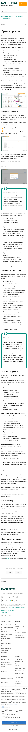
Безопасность (19, 635)
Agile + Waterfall (5, 662)
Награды (3, 641)
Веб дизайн (4, 682)
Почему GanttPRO (6, 625)
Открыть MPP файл (20, 668)
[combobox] (24, 689)
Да (10, 572)
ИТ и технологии (5, 659)
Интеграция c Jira (19, 670)
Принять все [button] (13, 722)
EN (2, 616)
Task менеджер (19, 677)
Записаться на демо (6, 634)
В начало (4, 581)
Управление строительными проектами (19, 681)
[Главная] (8, 589)
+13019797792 (5, 612)
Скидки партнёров (6, 643)
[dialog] (14, 709)
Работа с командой (20, 16)
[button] (13, 729)
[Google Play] (14, 600)
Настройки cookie (20, 637)
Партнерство (5, 646)
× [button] (26, 688)
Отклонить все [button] (14, 726)
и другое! (4, 652)
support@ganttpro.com (7, 610)
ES (10, 616)
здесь (7, 558)
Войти (23, 4)
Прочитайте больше (13, 704)
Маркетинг (4, 671)
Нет (18, 572)
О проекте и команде (7, 627)
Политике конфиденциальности (17, 607)
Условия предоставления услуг (19, 626)
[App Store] (5, 600)
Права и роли (6, 18)
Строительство (5, 669)
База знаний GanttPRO (7, 16)
